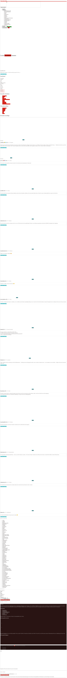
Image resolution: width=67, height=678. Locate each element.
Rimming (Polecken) (5, 560)
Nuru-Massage (4, 552)
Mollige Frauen (4, 550)
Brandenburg (6, 14)
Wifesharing (4, 587)
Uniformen (4, 584)
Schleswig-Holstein (7, 24)
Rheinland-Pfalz (6, 20)
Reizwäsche (4, 102)
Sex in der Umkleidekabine (6, 578)
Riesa (9, 190)
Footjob (3, 536)
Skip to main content (3, 0)
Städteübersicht (4, 611)
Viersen (10, 482)
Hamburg (5, 16)
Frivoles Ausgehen (5, 538)
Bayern (5, 12)
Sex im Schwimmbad (5, 576)
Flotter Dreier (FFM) (5, 534)
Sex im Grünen (4, 574)
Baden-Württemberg (7, 11)
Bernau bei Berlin (10, 329)
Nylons (3, 100)
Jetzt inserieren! (6, 27)
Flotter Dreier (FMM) (5, 535)
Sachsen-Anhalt (6, 23)
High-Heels (4, 98)
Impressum (4, 649)
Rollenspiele (4, 561)
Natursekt (3, 551)
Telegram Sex (4, 582)
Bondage (3, 524)
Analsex (3, 521)
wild (3, 112)
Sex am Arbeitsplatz (5, 566)
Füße (3, 97)
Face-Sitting (4, 531)
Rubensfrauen (4, 562)
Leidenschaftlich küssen (6, 99)
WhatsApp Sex (4, 586)
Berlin (5, 13)
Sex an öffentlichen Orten (6, 568)
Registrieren (6, 26)
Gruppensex (4, 542)
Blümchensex (4, 523)
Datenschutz (4, 648)
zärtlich (3, 113)
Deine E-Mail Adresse (3, 673)
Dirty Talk (4, 529)
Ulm (10, 299)
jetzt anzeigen (2, 91)
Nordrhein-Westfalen (7, 19)
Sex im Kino (4, 575)
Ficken (3, 533)
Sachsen (5, 22)
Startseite (1, 601)
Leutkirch (8, 359)
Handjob (3, 543)
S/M (3, 563)
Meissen (11, 250)
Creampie (3, 525)
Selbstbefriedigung (5, 565)
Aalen (11, 160)
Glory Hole (4, 541)
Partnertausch (4, 556)
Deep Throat (4, 526)
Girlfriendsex (4, 540)
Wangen (10, 220)
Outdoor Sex (4, 555)
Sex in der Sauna (5, 577)
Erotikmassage (4, 530)
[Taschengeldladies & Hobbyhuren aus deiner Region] (23, 7)
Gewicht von (2, 594)
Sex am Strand (4, 567)
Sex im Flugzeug (5, 573)
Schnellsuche (4, 610)
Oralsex (3, 101)
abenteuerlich (4, 108)
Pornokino (4, 557)
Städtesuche (4, 9)
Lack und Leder (4, 548)
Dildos (3, 528)
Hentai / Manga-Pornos (6, 545)
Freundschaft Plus (5, 537)
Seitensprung (4, 103)
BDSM (3, 522)
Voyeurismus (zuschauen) (6, 585)
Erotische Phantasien (3, 633)
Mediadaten (4, 647)
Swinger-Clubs (4, 581)
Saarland (5, 21)
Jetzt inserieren (4, 614)
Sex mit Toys (4, 579)
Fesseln (3, 532)
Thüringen (6, 25)
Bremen (5, 15)
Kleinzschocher (11, 452)
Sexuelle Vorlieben (5, 612)
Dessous (3, 96)
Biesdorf (11, 142)
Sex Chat (3, 571)
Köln (9, 390)
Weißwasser (9, 512)
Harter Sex (4, 544)
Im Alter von (2, 590)
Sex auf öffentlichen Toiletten (6, 570)
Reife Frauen (4, 558)
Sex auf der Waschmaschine (6, 569)
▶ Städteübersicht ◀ (7, 10)
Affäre (3, 520)
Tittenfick (3, 583)
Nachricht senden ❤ (3, 74)
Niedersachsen (6, 18)
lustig (3, 111)
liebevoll (3, 110)
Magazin (3, 613)
